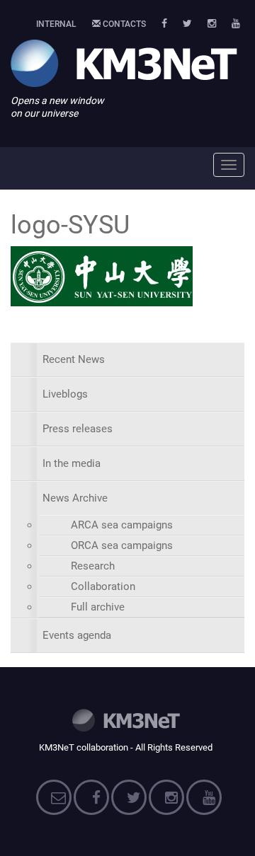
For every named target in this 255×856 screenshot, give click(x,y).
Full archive (98, 607)
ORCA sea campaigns (122, 545)
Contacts (123, 24)
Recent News (73, 359)
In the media (71, 463)
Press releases (77, 428)
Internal (56, 24)
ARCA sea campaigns (122, 525)
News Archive (75, 498)
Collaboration (103, 586)
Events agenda (76, 635)
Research (93, 566)
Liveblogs (65, 394)
